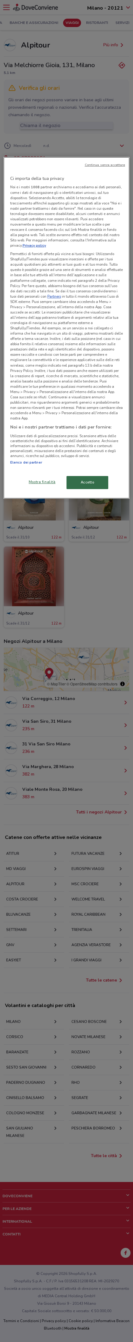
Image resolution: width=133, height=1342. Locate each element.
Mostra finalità (42, 481)
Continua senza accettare (105, 165)
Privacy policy (34, 245)
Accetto (87, 482)
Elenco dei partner (26, 462)
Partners (54, 296)
